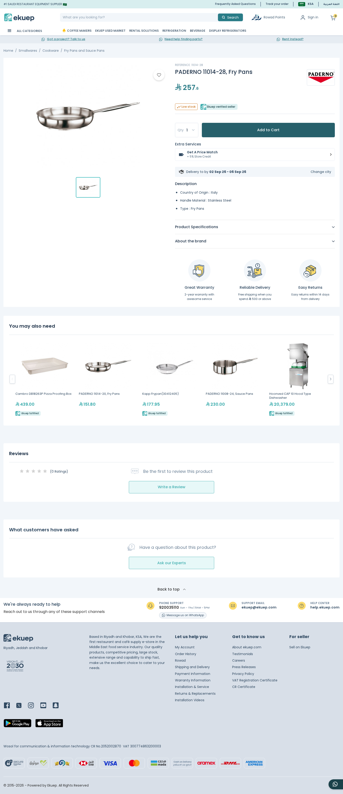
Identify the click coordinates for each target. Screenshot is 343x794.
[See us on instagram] (34, 706)
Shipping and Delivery (192, 667)
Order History (185, 654)
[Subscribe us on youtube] (46, 706)
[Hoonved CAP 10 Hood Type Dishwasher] (298, 379)
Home (8, 50)
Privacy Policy (243, 673)
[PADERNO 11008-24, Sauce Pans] (235, 379)
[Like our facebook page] (10, 706)
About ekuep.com (246, 647)
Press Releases (244, 667)
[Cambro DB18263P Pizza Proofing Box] (45, 379)
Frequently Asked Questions (235, 4)
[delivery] (255, 270)
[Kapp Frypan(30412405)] (171, 379)
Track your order (277, 4)
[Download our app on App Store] (49, 725)
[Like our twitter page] (22, 706)
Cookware (50, 50)
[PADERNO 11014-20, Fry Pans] (108, 379)
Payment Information (192, 673)
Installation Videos (189, 700)
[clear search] (216, 17)
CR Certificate (243, 686)
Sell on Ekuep (299, 647)
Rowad (180, 660)
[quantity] (186, 130)
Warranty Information (192, 680)
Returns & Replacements (195, 693)
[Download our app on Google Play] (18, 725)
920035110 (169, 607)
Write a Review (171, 487)
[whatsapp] (336, 784)
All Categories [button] (29, 31)
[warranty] (199, 270)
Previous (12, 379)
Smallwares (28, 50)
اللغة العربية (331, 4)
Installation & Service (192, 686)
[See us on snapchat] (58, 706)
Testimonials (242, 654)
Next (330, 379)
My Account (185, 647)
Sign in (313, 17)
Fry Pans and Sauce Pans (84, 50)
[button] (306, 4)
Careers (238, 660)
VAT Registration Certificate (254, 680)
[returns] (310, 270)
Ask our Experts (171, 563)
